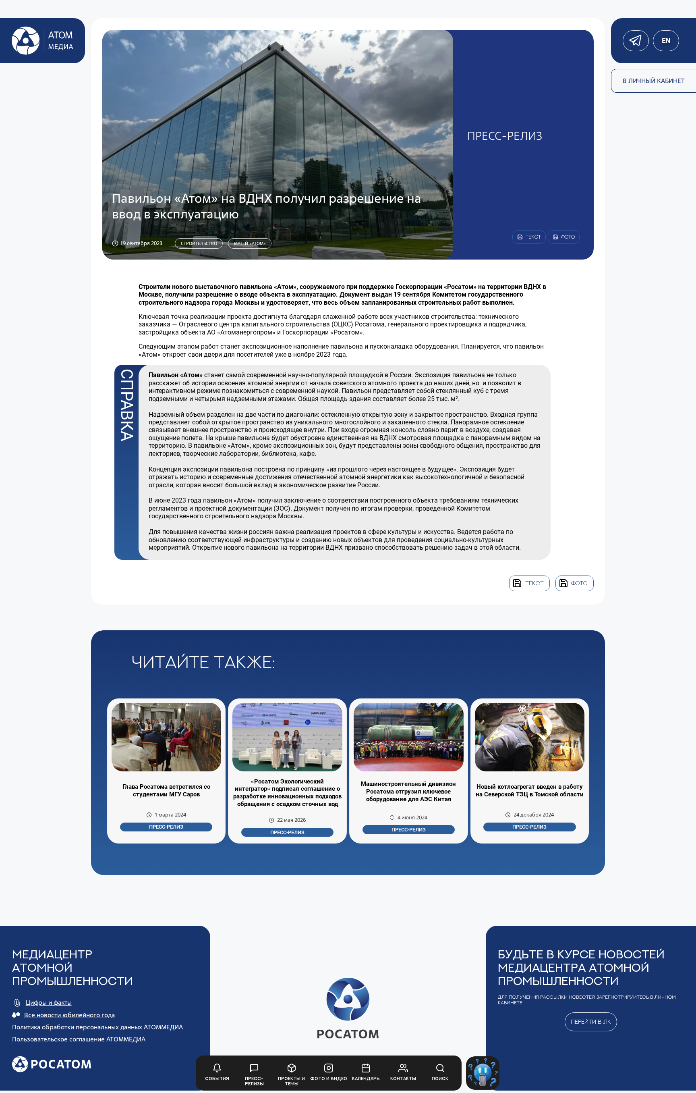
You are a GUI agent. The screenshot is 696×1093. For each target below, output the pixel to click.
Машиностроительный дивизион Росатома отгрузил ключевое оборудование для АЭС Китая (408, 791)
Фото (579, 583)
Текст (534, 583)
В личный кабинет (654, 81)
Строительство (199, 243)
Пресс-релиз (166, 827)
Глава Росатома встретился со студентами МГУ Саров (166, 790)
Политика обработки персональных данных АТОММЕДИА (97, 1027)
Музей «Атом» (250, 243)
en (666, 40)
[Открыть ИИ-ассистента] (482, 1073)
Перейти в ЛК (591, 1021)
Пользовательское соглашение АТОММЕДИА (78, 1039)
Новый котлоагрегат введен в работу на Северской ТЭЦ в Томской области (530, 790)
